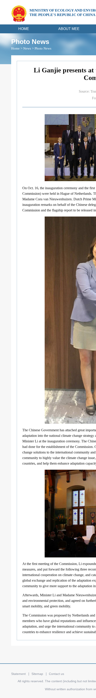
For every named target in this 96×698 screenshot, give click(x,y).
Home (15, 48)
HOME (23, 29)
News (27, 48)
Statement (18, 674)
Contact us (56, 674)
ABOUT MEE (68, 29)
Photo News (43, 48)
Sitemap (37, 674)
